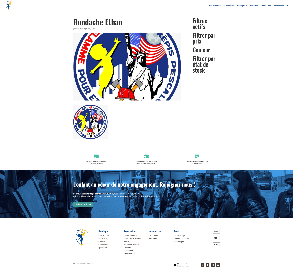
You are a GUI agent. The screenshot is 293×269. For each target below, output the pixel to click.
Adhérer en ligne (83, 204)
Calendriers (103, 244)
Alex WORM (80, 29)
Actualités (153, 239)
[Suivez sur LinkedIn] (218, 265)
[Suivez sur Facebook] (207, 265)
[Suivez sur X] (202, 265)
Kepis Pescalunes (130, 236)
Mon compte (179, 241)
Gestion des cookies (182, 239)
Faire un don (128, 250)
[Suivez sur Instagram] (213, 265)
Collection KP (103, 236)
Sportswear (102, 247)
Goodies (101, 241)
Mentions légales (180, 236)
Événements (153, 236)
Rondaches (102, 239)
